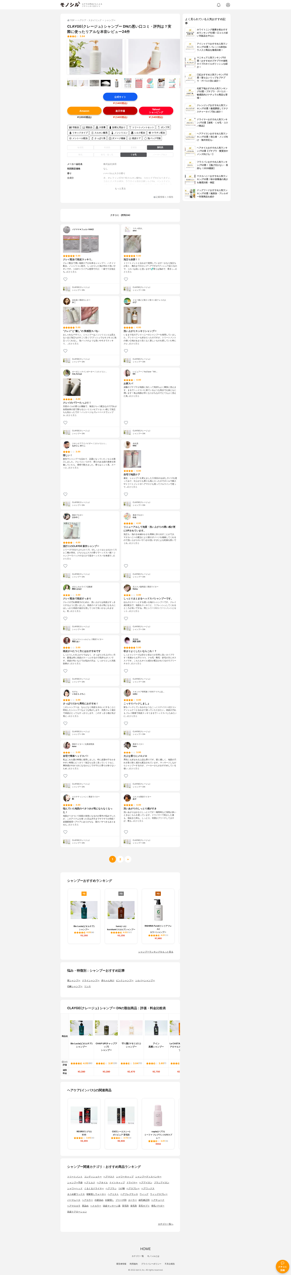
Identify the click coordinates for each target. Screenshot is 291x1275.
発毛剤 (133, 1206)
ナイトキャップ (117, 1182)
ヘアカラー (87, 1200)
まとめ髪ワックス (76, 1194)
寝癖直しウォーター (96, 1194)
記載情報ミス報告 (164, 197)
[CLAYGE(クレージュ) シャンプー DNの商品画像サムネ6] (128, 83)
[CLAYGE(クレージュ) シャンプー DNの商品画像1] (95, 56)
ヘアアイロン (145, 1182)
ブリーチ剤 (121, 1200)
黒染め (85, 1206)
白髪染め (99, 1200)
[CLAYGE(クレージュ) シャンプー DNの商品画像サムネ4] (106, 83)
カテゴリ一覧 (138, 1256)
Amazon (84, 110)
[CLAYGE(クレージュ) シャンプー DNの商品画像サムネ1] (72, 83)
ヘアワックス (147, 1188)
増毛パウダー (157, 1206)
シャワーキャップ (125, 1176)
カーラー (132, 1200)
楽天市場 (120, 110)
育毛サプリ (144, 1206)
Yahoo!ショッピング (156, 111)
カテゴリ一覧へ (165, 1224)
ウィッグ (144, 1194)
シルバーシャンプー (145, 980)
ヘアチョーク (157, 1200)
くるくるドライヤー (94, 1188)
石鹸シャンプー (75, 986)
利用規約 (134, 1264)
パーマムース (73, 1200)
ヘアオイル (102, 1182)
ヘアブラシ (111, 1188)
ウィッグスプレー (159, 1194)
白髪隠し (109, 1200)
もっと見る (120, 188)
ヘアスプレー (133, 1188)
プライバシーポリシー (151, 1264)
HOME (145, 1249)
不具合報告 (170, 1264)
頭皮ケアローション (77, 1211)
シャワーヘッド (75, 1188)
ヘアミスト (113, 1194)
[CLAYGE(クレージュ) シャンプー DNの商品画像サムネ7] (139, 83)
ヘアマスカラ (73, 1206)
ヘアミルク (89, 1182)
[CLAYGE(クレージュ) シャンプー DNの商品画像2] (154, 56)
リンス (87, 986)
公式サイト (120, 96)
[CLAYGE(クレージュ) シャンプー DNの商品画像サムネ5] (117, 83)
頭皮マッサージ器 (111, 1206)
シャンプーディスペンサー (148, 1176)
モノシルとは (153, 1256)
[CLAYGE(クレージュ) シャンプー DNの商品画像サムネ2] (83, 83)
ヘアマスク (108, 1176)
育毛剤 (125, 1206)
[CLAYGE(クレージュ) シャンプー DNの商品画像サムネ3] (94, 83)
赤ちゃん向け (107, 980)
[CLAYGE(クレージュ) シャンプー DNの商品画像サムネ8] (150, 83)
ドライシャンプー (91, 980)
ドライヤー (131, 1182)
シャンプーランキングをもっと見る (155, 952)
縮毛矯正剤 (144, 1200)
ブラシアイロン (161, 1182)
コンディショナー (93, 1176)
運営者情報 (121, 1264)
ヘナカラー (95, 1206)
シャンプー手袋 (75, 1182)
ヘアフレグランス (129, 1194)
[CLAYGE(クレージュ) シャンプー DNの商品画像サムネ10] (172, 83)
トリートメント (75, 1176)
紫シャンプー (73, 980)
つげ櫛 (121, 1188)
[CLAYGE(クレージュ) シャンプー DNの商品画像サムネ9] (161, 83)
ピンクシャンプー (125, 980)
